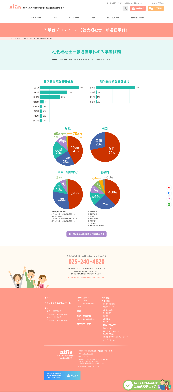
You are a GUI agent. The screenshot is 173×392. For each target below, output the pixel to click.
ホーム (12, 39)
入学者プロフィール (57, 314)
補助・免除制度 (84, 316)
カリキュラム (83, 298)
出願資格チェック (108, 307)
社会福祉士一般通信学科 (53, 317)
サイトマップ (109, 340)
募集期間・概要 (84, 323)
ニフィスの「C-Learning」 (112, 331)
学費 (79, 311)
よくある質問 (111, 3)
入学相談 (106, 300)
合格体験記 (106, 319)
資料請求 (106, 298)
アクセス (105, 322)
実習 (79, 307)
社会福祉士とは (108, 310)
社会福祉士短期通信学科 (53, 311)
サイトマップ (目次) (156, 3)
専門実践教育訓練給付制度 (86, 319)
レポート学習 (82, 301)
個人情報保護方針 (73, 277)
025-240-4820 (87, 354)
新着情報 (105, 316)
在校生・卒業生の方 (125, 3)
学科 (18, 39)
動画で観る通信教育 (109, 304)
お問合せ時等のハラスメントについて (93, 277)
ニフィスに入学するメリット (57, 303)
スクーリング (86, 304)
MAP (112, 351)
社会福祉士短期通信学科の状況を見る (88, 234)
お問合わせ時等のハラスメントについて (116, 337)
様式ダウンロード (140, 3)
